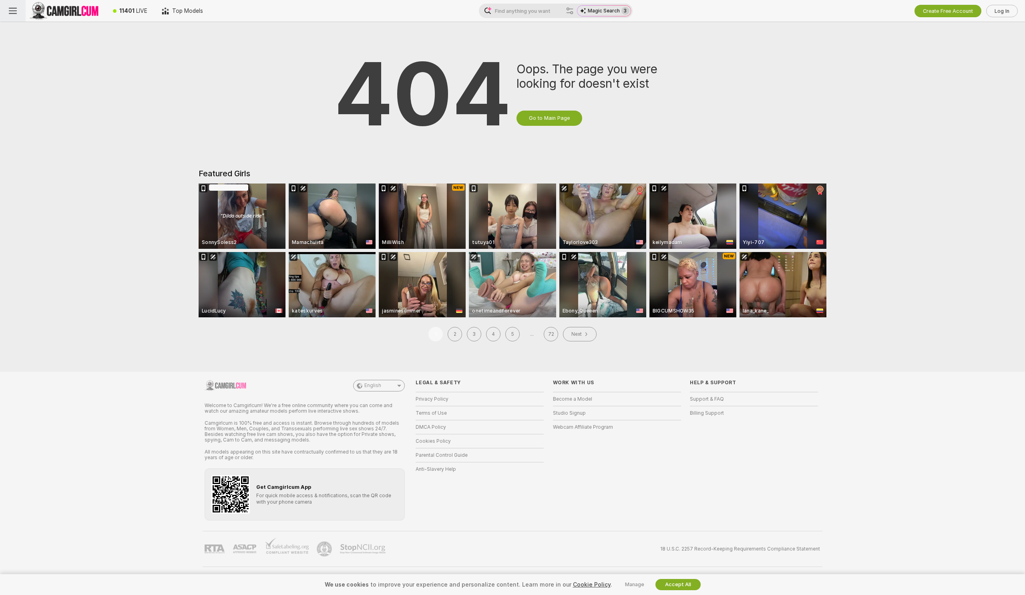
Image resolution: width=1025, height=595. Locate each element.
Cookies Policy (433, 441)
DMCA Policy (431, 427)
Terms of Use (431, 413)
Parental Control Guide (442, 455)
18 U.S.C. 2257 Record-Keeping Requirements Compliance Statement (740, 549)
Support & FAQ (707, 399)
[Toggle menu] (13, 11)
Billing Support (707, 413)
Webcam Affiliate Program (583, 427)
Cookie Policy (592, 584)
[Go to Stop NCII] (363, 549)
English (372, 385)
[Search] (569, 10)
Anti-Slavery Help (436, 469)
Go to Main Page (549, 118)
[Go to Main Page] (66, 11)
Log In (1002, 11)
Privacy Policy (432, 399)
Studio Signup (569, 413)
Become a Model (572, 399)
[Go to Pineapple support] (325, 549)
